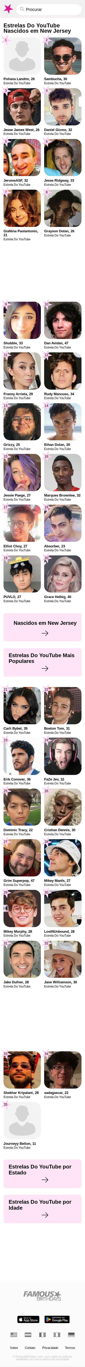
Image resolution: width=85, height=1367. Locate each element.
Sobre (14, 1348)
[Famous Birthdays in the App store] (28, 1319)
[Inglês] (14, 1335)
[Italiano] (57, 1335)
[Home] (43, 1296)
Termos (70, 1348)
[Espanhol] (28, 1335)
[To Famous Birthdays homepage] (8, 9)
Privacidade (50, 1348)
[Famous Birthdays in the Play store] (57, 1319)
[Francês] (42, 1335)
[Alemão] (71, 1335)
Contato (30, 1348)
